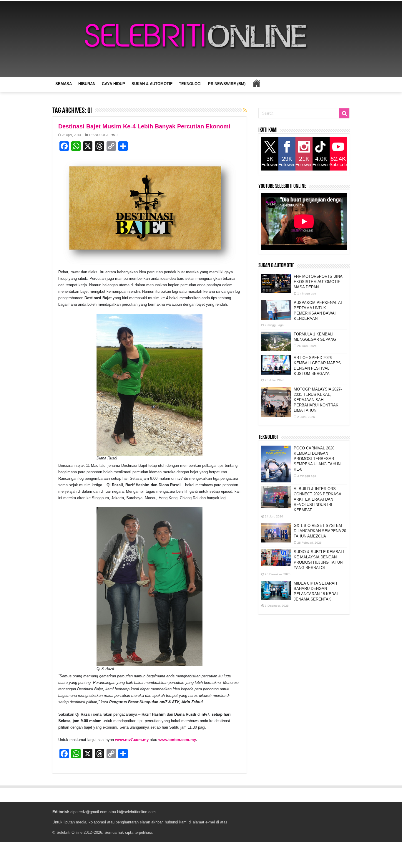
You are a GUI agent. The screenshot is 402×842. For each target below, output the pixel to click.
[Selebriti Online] (201, 39)
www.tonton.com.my (177, 739)
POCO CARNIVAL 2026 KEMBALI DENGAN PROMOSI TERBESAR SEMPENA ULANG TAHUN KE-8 (317, 459)
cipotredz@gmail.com (88, 812)
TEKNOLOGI (190, 84)
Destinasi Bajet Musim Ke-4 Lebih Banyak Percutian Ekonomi (144, 126)
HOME (256, 83)
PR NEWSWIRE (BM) (226, 84)
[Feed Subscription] (245, 110)
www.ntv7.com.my (132, 739)
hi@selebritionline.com (136, 812)
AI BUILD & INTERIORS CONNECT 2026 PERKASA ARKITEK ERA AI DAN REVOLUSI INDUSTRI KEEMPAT (317, 499)
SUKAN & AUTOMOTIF (152, 84)
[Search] (344, 113)
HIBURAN (86, 84)
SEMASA (63, 84)
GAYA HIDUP (113, 84)
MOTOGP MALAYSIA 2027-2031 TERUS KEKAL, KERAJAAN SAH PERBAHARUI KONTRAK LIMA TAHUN (318, 400)
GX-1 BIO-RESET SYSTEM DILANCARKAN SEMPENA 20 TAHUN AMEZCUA (320, 530)
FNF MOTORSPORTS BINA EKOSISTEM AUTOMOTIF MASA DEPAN (318, 281)
